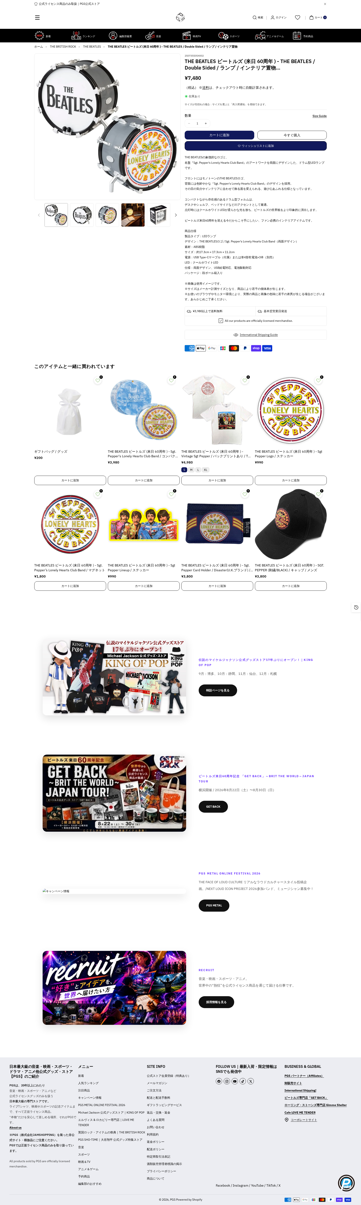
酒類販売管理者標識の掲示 (164, 1164)
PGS (172, 1199)
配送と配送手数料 (158, 1098)
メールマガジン (157, 1083)
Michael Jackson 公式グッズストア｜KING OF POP (111, 1112)
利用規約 (153, 1134)
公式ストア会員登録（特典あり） (169, 1076)
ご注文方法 (154, 1090)
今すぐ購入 (292, 135)
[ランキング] (76, 35)
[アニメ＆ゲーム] (260, 35)
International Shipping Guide (259, 335)
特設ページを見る (218, 690)
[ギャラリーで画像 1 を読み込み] (56, 215)
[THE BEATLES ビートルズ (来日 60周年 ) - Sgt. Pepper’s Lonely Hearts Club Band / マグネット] (70, 524)
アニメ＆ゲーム (88, 1169)
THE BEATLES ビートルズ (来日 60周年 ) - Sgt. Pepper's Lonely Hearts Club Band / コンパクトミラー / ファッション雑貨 (143, 454)
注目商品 (84, 1090)
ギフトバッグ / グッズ (50, 451)
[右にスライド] (175, 215)
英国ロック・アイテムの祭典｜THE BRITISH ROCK (111, 1132)
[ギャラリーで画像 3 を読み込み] (107, 215)
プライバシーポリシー (161, 1171)
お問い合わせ (155, 1127)
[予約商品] (297, 35)
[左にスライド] (38, 215)
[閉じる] (325, 3)
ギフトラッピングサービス (164, 1105)
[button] (37, 17)
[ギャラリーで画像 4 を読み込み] (133, 215)
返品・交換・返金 (158, 1112)
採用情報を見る (216, 1002)
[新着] (39, 35)
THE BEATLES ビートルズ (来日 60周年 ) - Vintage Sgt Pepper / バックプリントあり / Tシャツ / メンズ (216, 454)
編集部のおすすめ (90, 1184)
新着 (81, 1076)
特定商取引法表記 (158, 1156)
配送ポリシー (155, 1149)
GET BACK (213, 806)
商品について (155, 1178)
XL (205, 470)
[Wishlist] (297, 17)
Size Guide (320, 116)
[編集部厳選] (113, 35)
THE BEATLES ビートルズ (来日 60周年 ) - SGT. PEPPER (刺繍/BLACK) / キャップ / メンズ (289, 567)
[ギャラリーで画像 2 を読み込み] (81, 215)
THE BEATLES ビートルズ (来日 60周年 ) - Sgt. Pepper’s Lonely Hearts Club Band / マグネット (69, 567)
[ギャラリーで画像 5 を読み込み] (158, 215)
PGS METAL (214, 905)
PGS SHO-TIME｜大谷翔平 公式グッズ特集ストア (110, 1140)
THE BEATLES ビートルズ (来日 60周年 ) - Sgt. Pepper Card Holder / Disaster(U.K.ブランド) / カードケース (215, 568)
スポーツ (84, 1154)
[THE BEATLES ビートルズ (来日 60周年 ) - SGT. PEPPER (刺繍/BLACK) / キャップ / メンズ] (291, 524)
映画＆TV (84, 1162)
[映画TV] (186, 35)
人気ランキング (88, 1083)
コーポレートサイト (304, 1120)
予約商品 (84, 1176)
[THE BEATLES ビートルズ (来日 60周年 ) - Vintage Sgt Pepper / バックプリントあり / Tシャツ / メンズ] (217, 410)
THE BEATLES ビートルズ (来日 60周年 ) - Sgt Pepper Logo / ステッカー (288, 453)
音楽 (81, 1147)
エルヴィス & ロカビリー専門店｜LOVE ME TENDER (106, 1122)
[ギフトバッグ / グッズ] (70, 410)
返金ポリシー (155, 1142)
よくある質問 (155, 1120)
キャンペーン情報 (90, 1098)
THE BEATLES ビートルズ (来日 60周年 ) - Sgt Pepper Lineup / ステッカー (141, 567)
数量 (188, 115)
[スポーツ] (223, 35)
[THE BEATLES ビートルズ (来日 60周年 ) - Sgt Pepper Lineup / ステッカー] (144, 524)
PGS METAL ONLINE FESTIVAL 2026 (101, 1105)
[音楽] (150, 35)
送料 (205, 87)
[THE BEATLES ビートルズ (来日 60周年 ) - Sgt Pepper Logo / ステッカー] (291, 410)
